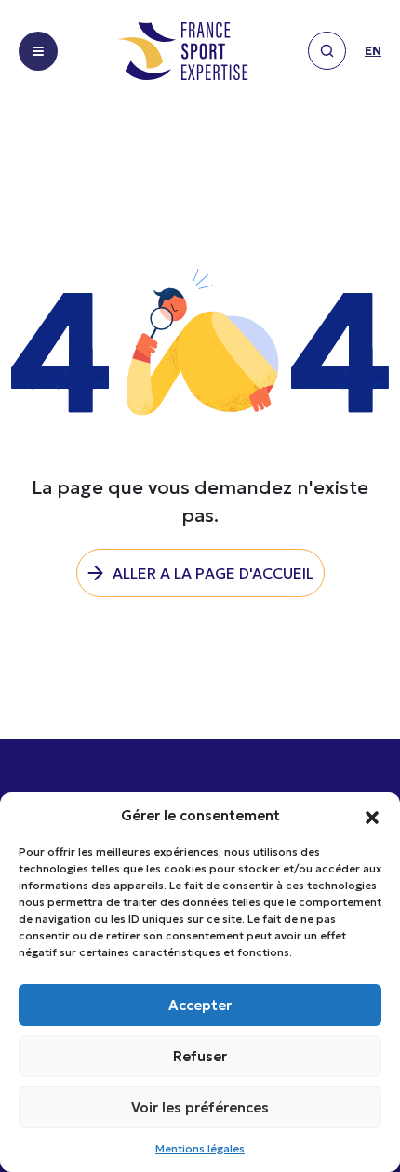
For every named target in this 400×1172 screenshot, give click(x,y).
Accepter (200, 1005)
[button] (372, 815)
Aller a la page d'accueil (213, 573)
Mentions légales (200, 1148)
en (373, 51)
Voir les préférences (200, 1107)
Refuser (200, 1056)
